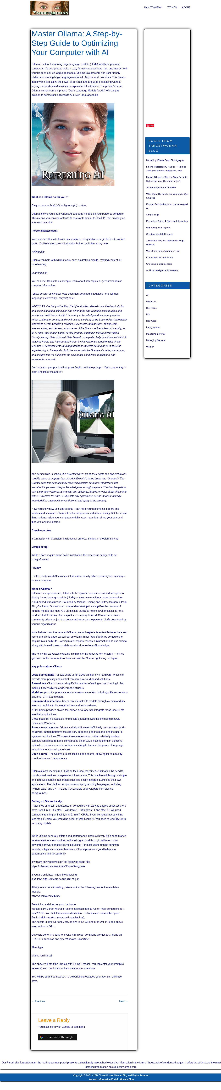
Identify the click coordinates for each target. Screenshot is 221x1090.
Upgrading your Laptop (158, 227)
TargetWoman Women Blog (113, 1075)
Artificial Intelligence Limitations (162, 270)
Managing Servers (155, 340)
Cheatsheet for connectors (159, 257)
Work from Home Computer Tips (162, 251)
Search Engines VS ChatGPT (161, 187)
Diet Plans (151, 308)
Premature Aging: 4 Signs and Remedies (167, 221)
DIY (148, 314)
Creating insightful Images (159, 234)
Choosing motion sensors (159, 264)
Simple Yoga (152, 214)
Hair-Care (151, 321)
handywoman (153, 7)
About (186, 7)
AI (147, 295)
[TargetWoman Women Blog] (54, 8)
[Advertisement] (168, 77)
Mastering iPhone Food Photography (165, 160)
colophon (151, 301)
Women (172, 7)
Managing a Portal (155, 333)
